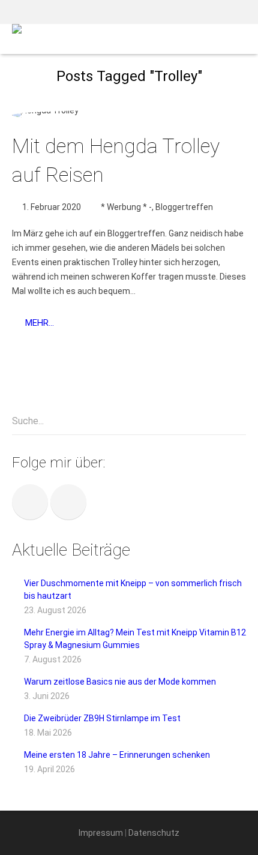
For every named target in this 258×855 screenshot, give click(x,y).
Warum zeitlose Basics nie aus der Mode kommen (120, 681)
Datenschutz (153, 833)
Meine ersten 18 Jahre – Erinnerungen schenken (117, 755)
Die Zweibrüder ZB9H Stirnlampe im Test (102, 718)
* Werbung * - (126, 207)
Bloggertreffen (184, 207)
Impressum (101, 833)
